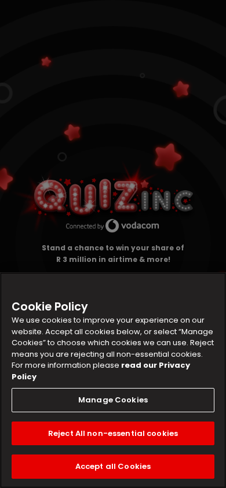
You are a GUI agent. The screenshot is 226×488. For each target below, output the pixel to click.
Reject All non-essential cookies (113, 433)
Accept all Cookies (113, 466)
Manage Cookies (113, 399)
